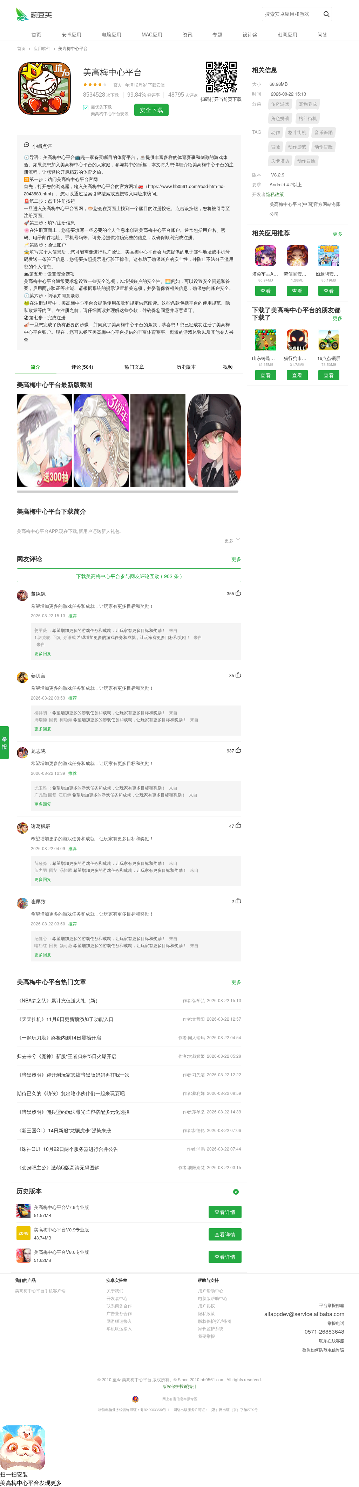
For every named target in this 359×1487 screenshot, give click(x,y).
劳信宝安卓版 (297, 273)
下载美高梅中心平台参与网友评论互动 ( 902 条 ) (129, 575)
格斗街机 (308, 118)
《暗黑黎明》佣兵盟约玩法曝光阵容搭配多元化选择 (73, 1111)
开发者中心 (117, 1298)
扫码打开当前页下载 (221, 99)
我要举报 (206, 1336)
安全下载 (151, 110)
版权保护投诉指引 (215, 1321)
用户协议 (206, 1305)
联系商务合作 (119, 1305)
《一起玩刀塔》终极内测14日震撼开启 (59, 1037)
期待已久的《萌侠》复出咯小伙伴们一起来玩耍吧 (71, 1093)
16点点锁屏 (328, 358)
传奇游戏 (280, 103)
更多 (236, 559)
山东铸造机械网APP (265, 358)
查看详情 (225, 1211)
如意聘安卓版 (329, 273)
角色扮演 (280, 118)
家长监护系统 (210, 1328)
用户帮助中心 (210, 1290)
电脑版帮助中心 (213, 1298)
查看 (265, 290)
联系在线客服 (331, 1340)
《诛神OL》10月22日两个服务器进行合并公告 (67, 1148)
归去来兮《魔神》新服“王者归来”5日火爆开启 (66, 1055)
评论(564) (82, 366)
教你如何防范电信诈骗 (323, 1350)
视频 (228, 366)
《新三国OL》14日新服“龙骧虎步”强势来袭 (64, 1130)
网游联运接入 (119, 1321)
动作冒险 (323, 146)
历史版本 (186, 366)
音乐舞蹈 (323, 132)
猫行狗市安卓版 (297, 358)
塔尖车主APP (265, 273)
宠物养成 (308, 103)
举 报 (4, 742)
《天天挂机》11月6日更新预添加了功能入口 (65, 1018)
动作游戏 (297, 146)
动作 (275, 132)
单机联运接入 (119, 1328)
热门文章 (134, 366)
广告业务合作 (119, 1313)
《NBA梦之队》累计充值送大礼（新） (58, 1000)
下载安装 (156, 85)
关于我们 (115, 1290)
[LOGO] (34, 14)
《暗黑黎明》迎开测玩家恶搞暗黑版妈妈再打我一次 (73, 1074)
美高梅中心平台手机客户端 (40, 1290)
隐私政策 (275, 194)
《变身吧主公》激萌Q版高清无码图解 (58, 1167)
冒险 (275, 146)
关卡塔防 (280, 160)
